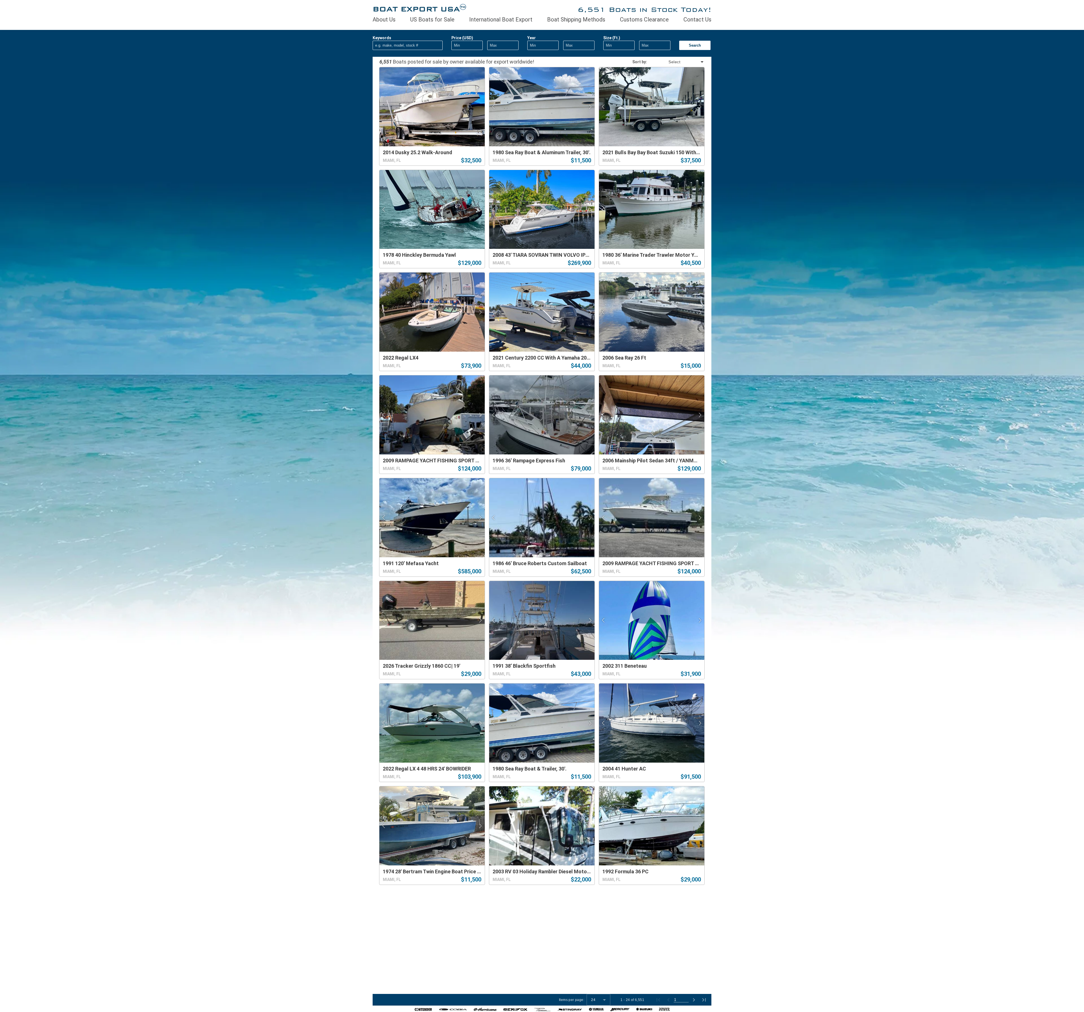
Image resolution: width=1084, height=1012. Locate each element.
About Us (384, 19)
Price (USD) (462, 38)
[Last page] (704, 1000)
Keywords (382, 38)
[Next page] (694, 1000)
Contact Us (697, 19)
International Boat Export (500, 19)
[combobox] (675, 61)
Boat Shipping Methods (576, 19)
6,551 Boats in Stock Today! (644, 9)
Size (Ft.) (611, 38)
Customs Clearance (644, 19)
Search (695, 45)
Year (531, 38)
